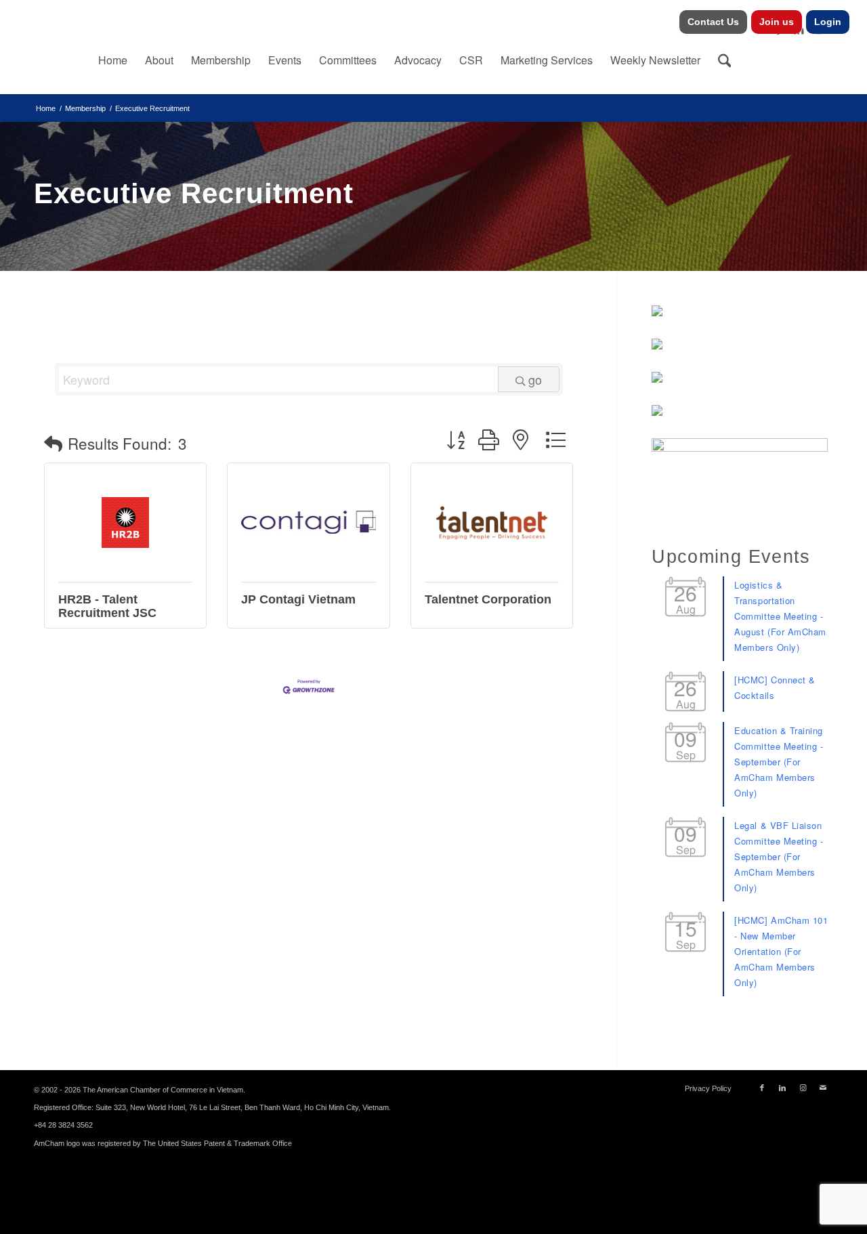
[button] (53, 443)
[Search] (724, 60)
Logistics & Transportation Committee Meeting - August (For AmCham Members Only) (780, 616)
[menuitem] (713, 22)
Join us (776, 21)
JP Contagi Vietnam (298, 599)
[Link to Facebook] (762, 1088)
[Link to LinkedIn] (782, 1088)
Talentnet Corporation (488, 599)
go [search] (535, 379)
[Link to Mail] (823, 1088)
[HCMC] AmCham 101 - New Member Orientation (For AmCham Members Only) (781, 951)
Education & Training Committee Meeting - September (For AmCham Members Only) (778, 761)
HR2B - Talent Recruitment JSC (107, 606)
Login (827, 21)
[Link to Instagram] (802, 1088)
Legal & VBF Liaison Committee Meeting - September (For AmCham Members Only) (778, 856)
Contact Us (713, 21)
